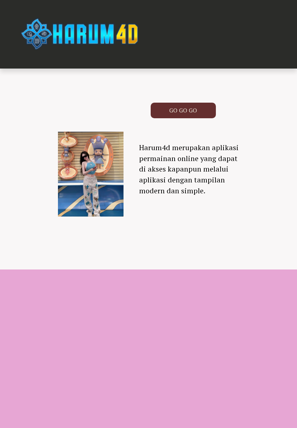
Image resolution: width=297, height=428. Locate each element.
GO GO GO (183, 110)
